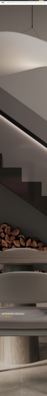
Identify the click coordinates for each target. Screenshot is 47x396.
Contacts (41, 0)
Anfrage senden (7, 316)
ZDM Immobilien (36, 2)
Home (8, 2)
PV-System (12, 2)
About (39, 2)
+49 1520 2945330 (36, 0)
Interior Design (26, 2)
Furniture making (31, 2)
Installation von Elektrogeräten (19, 2)
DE (45, 0)
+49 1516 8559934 (31, 0)
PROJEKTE (41, 2)
